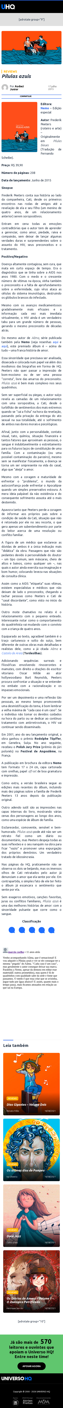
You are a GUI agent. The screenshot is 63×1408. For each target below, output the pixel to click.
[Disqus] (31, 988)
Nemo (45, 108)
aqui (55, 342)
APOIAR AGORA (32, 1366)
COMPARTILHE (25, 96)
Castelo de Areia (12, 653)
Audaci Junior (17, 88)
